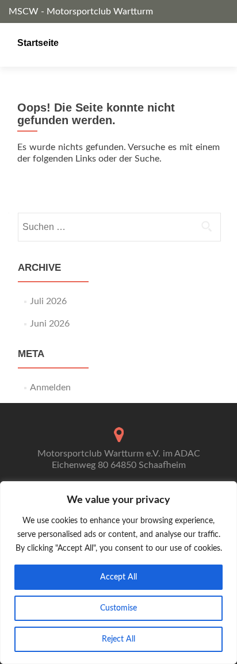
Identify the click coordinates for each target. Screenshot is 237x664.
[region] (118, 572)
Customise (118, 608)
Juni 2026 (50, 323)
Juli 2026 (48, 301)
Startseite (38, 43)
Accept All (118, 577)
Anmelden (50, 387)
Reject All (118, 639)
